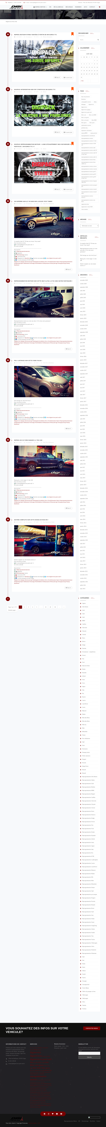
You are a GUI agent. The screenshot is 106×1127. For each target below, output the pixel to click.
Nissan (83, 735)
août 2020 (82, 290)
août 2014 (82, 502)
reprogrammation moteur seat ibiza (88, 200)
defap (95, 101)
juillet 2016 (83, 422)
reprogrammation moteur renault (89, 189)
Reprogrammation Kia (87, 852)
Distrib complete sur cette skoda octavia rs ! (31, 519)
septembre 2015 (84, 457)
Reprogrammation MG (87, 877)
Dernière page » (12, 610)
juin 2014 (82, 509)
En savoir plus (68, 77)
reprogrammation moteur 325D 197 (88, 144)
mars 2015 (82, 477)
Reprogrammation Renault (88, 904)
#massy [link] (68, 263)
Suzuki (84, 974)
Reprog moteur (40, 7)
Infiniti (84, 676)
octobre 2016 (83, 412)
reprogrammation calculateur (88, 135)
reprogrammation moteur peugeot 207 (89, 185)
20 (50, 607)
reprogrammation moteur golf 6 (88, 174)
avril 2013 (82, 557)
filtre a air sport (85, 120)
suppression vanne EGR (87, 206)
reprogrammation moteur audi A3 (89, 150)
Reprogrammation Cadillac (88, 797)
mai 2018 (82, 346)
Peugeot (84, 759)
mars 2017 (82, 394)
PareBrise (78, 7)
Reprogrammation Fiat (87, 825)
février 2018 (83, 356)
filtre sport (92, 122)
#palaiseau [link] (16, 265)
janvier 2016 (83, 443)
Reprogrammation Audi (88, 783)
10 (45, 607)
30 (55, 607)
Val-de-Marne (85, 988)
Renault (84, 769)
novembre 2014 (84, 491)
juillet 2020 (83, 294)
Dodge (83, 645)
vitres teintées (84, 209)
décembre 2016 (84, 405)
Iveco (83, 683)
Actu (85, 7)
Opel (83, 742)
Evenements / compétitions (88, 651)
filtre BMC (94, 120)
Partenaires (49, 37)
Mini (83, 728)
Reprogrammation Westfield (89, 950)
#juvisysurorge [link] (28, 261)
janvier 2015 (83, 484)
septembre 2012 (84, 581)
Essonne (84, 648)
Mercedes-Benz (86, 717)
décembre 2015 (84, 446)
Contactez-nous (92, 1028)
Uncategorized (85, 984)
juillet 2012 (83, 585)
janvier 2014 (83, 526)
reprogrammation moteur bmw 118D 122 (88, 163)
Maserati (84, 710)
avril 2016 (82, 432)
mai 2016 (82, 429)
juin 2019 (82, 301)
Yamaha (84, 1005)
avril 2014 (82, 516)
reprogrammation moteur (87, 138)
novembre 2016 (84, 408)
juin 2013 (82, 550)
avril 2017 (82, 391)
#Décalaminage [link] (20, 254)
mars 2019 (82, 311)
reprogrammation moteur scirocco (87, 196)
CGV (39, 1123)
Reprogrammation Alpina (88, 780)
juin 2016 (82, 425)
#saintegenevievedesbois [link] (38, 261)
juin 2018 (82, 342)
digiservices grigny (86, 109)
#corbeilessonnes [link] (52, 261)
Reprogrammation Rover (88, 908)
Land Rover (85, 703)
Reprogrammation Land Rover (89, 866)
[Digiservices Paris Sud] (16, 7)
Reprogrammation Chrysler (89, 804)
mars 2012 (82, 588)
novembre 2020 (84, 280)
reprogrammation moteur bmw (88, 159)
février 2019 (83, 315)
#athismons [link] (26, 263)
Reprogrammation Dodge (88, 818)
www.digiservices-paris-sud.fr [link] (54, 258)
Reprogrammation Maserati (89, 870)
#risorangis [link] (32, 263)
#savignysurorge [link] (62, 263)
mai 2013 (82, 554)
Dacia (83, 638)
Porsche (84, 762)
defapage (83, 104)
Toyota (84, 977)
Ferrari (84, 655)
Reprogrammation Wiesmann (89, 953)
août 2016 (82, 418)
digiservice (91, 104)
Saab (83, 956)
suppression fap (85, 204)
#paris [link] (57, 261)
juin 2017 (82, 384)
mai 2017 (82, 387)
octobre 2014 (83, 495)
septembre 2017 (84, 373)
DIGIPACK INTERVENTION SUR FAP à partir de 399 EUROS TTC (34, 89)
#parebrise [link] (27, 258)
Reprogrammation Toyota (88, 939)
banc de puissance (85, 96)
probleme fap (84, 127)
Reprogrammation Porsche (88, 901)
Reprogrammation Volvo (88, 946)
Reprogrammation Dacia (88, 811)
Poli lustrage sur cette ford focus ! (28, 360)
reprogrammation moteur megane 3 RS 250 (89, 181)
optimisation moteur (86, 125)
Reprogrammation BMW (88, 790)
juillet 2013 (83, 547)
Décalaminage (58, 7)
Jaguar (83, 686)
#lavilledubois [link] (38, 263)
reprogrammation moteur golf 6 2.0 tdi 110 (88, 177)
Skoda (52, 522)
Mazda (83, 714)
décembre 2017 (84, 363)
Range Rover (85, 766)
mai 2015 (82, 470)
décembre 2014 (84, 488)
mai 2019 (82, 304)
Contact (92, 7)
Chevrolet (84, 627)
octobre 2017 (83, 370)
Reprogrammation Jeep (87, 849)
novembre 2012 (84, 574)
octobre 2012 (83, 578)
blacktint (83, 99)
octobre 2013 (83, 536)
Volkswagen (85, 995)
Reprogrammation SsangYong (89, 925)
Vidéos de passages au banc (89, 991)
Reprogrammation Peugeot (88, 898)
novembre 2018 (84, 325)
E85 (50, 7)
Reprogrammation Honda (88, 832)
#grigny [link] (23, 261)
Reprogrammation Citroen (88, 807)
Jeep (83, 690)
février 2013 (83, 564)
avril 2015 (82, 474)
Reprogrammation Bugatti (88, 794)
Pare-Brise (92, 1121)
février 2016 (83, 439)
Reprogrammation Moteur (70, 1121)
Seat (52, 283)
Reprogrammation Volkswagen (89, 943)
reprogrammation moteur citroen (89, 166)
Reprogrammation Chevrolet (89, 800)
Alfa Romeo (85, 606)
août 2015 (82, 460)
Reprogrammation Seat (87, 915)
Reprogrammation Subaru (88, 929)
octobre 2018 (83, 328)
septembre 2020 (84, 287)
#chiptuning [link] (17, 263)
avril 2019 (82, 308)
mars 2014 (82, 519)
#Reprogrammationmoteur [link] (23, 251)
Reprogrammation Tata (87, 936)
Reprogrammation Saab (88, 911)
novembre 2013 (84, 533)
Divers (44, 37)
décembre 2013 (84, 529)
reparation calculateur (86, 130)
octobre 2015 (83, 453)
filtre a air (83, 115)
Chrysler (84, 631)
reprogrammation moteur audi (88, 147)
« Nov (82, 80)
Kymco (84, 697)
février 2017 (83, 398)
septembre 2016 (84, 415)
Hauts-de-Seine (86, 665)
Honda (83, 669)
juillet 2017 (83, 380)
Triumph (84, 981)
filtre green (84, 122)
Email (80, 1051)
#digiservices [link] (17, 261)
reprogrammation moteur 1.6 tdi (88, 141)
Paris (83, 745)
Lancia (84, 700)
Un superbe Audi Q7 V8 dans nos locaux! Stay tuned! (33, 201)
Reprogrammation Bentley (88, 787)
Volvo (83, 1001)
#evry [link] (46, 261)
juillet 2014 (83, 505)
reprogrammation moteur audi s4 (89, 157)
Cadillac (84, 624)
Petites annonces (86, 755)
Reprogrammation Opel (88, 891)
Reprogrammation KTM (88, 856)
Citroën (84, 634)
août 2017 (82, 377)
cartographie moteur (86, 101)
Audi (44, 203)
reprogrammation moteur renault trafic (89, 192)
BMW (83, 620)
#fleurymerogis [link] (54, 263)
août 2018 (82, 335)
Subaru (84, 970)
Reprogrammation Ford (88, 828)
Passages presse (86, 752)
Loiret (83, 707)
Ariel (83, 610)
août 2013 (82, 543)
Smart (83, 967)
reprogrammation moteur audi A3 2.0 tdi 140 (89, 153)
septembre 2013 (84, 540)
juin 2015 (82, 467)
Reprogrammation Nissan (88, 887)
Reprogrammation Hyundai (89, 835)
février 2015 (83, 481)
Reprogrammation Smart (88, 922)
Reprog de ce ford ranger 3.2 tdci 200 (28, 440)
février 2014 (83, 522)
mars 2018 (82, 353)
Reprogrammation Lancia (88, 863)
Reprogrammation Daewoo (88, 814)
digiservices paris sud (86, 112)
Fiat (83, 658)
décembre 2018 (84, 321)
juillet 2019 (83, 297)
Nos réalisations (50, 203)
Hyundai (84, 672)
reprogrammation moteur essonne (89, 169)
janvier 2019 (83, 318)
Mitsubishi (84, 731)
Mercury (84, 724)
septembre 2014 (84, 498)
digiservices (84, 107)
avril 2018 (82, 349)
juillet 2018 (83, 339)
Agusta (84, 603)
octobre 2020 (83, 283)
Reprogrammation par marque (89, 894)
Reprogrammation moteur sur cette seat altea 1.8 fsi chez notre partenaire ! (43, 281)
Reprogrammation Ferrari (88, 821)
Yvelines (84, 1008)
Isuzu (83, 679)
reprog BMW (84, 133)
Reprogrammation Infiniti (88, 839)
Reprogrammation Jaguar (88, 846)
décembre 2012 (84, 571)
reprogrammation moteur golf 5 (88, 171)
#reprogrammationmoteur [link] (66, 261)
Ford (44, 362)
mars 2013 (82, 561)
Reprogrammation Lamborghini (90, 859)
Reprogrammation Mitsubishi (89, 884)
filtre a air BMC (92, 115)
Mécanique (69, 7)
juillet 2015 (83, 464)
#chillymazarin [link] (46, 263)
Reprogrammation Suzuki (88, 932)
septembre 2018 (84, 332)
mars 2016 (82, 436)
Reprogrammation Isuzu (88, 842)
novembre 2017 (84, 366)
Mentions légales (32, 1123)
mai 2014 (82, 512)
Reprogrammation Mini (88, 880)
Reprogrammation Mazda (88, 873)
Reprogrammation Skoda (88, 918)
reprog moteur (94, 133)
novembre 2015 (84, 450)
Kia (83, 693)
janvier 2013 (83, 567)
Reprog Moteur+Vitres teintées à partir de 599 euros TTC (35, 34)
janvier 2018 (83, 360)
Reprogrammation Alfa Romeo (89, 776)
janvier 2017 (83, 401)
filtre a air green (85, 117)
